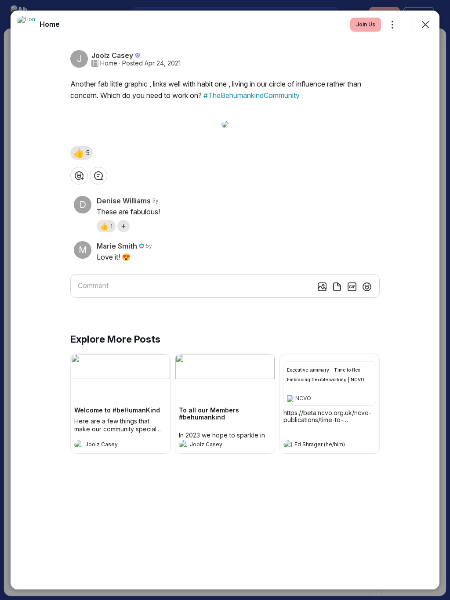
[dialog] (225, 300)
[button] (81, 153)
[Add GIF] (352, 287)
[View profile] (78, 444)
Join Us (365, 24)
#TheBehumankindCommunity (251, 95)
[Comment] (98, 175)
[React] (79, 175)
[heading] (111, 445)
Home (108, 63)
